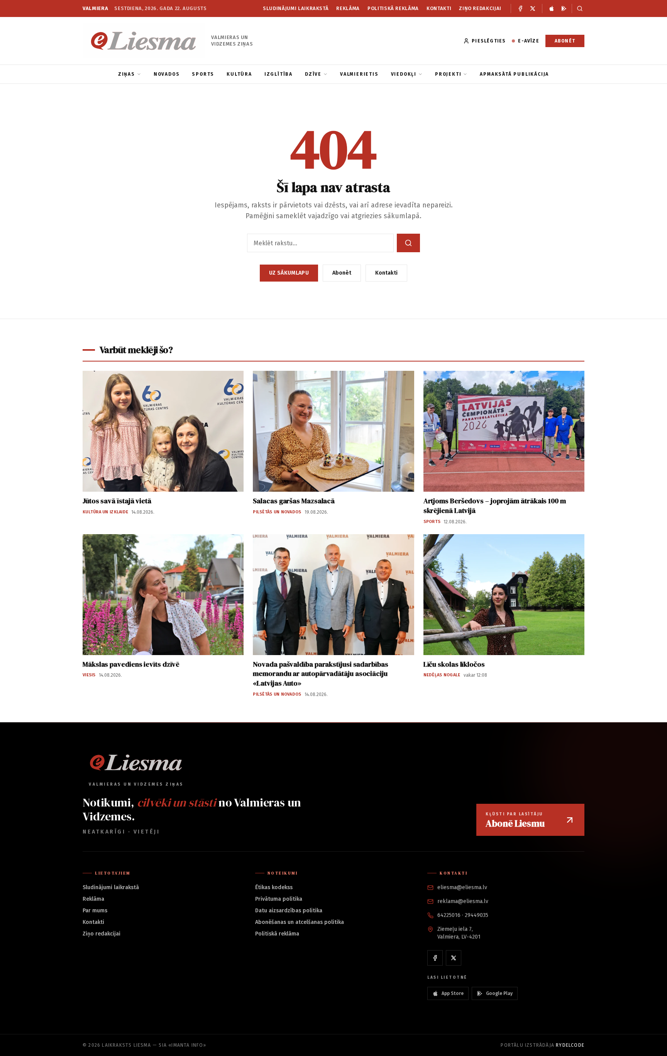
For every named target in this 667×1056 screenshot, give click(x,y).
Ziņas (126, 74)
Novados (167, 74)
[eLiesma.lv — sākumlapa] (144, 40)
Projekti (448, 74)
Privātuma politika (278, 899)
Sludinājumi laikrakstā (295, 8)
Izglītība (278, 74)
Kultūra (239, 74)
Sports (203, 74)
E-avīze (528, 41)
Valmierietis (359, 74)
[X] (532, 8)
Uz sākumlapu (289, 273)
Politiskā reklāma (393, 8)
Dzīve (313, 74)
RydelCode (570, 1045)
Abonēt (565, 41)
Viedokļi (403, 74)
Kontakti (439, 8)
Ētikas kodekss (274, 887)
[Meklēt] (578, 8)
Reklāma (348, 8)
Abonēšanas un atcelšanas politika (299, 922)
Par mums (95, 910)
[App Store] (551, 8)
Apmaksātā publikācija (514, 74)
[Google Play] (564, 8)
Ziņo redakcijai (480, 8)
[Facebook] (520, 8)
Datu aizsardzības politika (288, 910)
